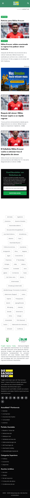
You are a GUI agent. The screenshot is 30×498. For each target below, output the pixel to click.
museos (11, 238)
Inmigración (6, 251)
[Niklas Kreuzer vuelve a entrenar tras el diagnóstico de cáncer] (15, 138)
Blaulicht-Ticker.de (8, 430)
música (23, 264)
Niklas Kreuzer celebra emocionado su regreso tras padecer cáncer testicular (14, 47)
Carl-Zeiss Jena (10, 277)
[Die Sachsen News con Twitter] (2, 401)
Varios (23, 294)
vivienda (20, 307)
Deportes (5, 24)
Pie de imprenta (7, 478)
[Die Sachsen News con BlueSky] (22, 397)
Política (4, 459)
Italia (15, 264)
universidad (8, 320)
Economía (5, 462)
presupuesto (19, 299)
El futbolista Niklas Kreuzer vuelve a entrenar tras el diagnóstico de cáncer (12, 151)
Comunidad (6, 420)
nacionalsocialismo (15, 225)
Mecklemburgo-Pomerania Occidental (15, 290)
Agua (8, 255)
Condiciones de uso (8, 484)
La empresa (6, 414)
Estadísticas (22, 234)
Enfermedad (15, 281)
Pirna (16, 251)
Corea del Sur (19, 255)
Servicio (4, 472)
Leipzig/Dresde (19, 303)
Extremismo (19, 311)
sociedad (16, 268)
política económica (9, 247)
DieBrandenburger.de (9, 442)
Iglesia (5, 273)
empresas (9, 260)
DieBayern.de (6, 436)
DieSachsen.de (7, 433)
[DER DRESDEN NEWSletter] (15, 79)
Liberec (22, 277)
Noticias (4, 17)
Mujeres (24, 251)
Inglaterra (20, 217)
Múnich (8, 303)
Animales (10, 217)
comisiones (15, 273)
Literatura (7, 221)
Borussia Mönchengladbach (15, 230)
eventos (5, 423)
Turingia (19, 316)
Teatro (5, 324)
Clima (10, 316)
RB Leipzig (10, 307)
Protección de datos (8, 481)
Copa (19, 238)
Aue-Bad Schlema (9, 234)
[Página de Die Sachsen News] (2, 397)
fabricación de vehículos (19, 324)
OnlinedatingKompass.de (10, 451)
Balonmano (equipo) (11, 294)
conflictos (20, 329)
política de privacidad (20, 184)
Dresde (9, 311)
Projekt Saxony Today (9, 346)
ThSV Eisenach (21, 320)
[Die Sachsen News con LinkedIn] (6, 397)
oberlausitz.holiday (8, 448)
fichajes (7, 264)
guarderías (23, 247)
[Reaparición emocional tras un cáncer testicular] (15, 30)
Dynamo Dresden (20, 221)
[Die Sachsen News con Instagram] (10, 397)
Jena (25, 268)
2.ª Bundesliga (20, 260)
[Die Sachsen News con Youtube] (14, 397)
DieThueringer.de (7, 445)
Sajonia (9, 299)
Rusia (25, 273)
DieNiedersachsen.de (9, 439)
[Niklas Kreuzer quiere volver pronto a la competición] (15, 102)
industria (6, 268)
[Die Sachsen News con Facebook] (18, 397)
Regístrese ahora (15, 193)
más (23, 126)
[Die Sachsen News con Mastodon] (26, 397)
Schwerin (9, 329)
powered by (23, 9)
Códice (4, 475)
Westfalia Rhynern (15, 243)
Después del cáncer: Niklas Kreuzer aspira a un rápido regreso (12, 115)
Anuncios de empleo (8, 417)
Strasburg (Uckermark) (15, 286)
